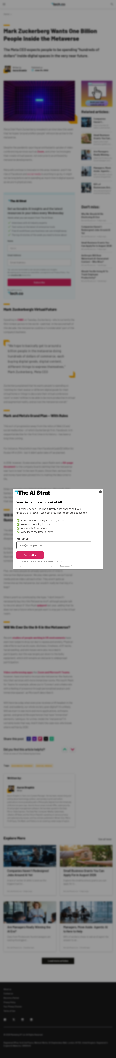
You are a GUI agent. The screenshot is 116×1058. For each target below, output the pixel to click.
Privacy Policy (65, 566)
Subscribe (30, 554)
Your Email (22, 538)
